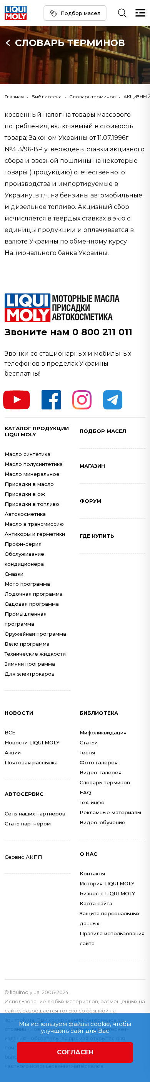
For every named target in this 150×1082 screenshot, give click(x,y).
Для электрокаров (30, 674)
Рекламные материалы (110, 812)
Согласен (75, 1052)
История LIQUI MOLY (107, 883)
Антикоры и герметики (35, 534)
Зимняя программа (30, 664)
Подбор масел (80, 13)
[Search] (122, 13)
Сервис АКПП (23, 857)
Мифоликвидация (103, 732)
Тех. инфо (92, 802)
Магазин (92, 466)
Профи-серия (23, 544)
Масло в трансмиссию (34, 524)
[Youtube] (16, 399)
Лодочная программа (34, 594)
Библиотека (47, 96)
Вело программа (27, 644)
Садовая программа (32, 604)
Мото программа (27, 584)
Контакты (92, 873)
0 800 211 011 (102, 332)
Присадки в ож (25, 494)
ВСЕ (10, 732)
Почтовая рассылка (31, 762)
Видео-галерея (101, 772)
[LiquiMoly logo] (16, 13)
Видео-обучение (102, 822)
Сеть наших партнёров (35, 813)
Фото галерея (99, 762)
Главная (14, 96)
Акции (13, 752)
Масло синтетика (27, 454)
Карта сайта (96, 903)
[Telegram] (112, 399)
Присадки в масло (29, 484)
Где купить (97, 536)
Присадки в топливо (32, 504)
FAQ (85, 792)
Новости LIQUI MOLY (32, 742)
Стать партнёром (28, 823)
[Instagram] (82, 399)
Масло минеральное (32, 474)
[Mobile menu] (140, 13)
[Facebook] (51, 399)
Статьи (89, 742)
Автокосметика (25, 514)
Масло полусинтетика (34, 464)
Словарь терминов (70, 42)
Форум (90, 501)
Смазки (14, 574)
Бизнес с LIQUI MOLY (107, 893)
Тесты (87, 752)
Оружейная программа (35, 634)
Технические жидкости (35, 654)
